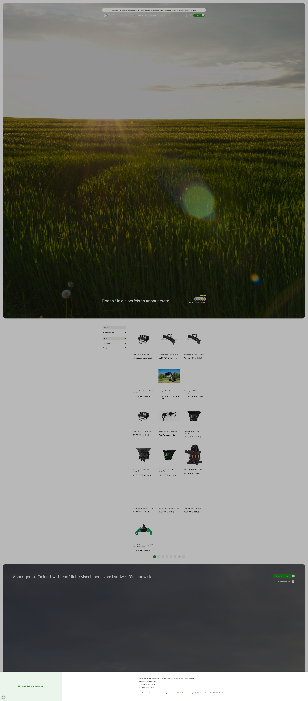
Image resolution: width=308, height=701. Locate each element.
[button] (3, 697)
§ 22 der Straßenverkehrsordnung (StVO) (186, 693)
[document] (154, 350)
